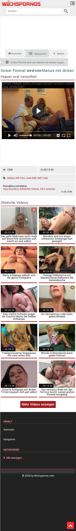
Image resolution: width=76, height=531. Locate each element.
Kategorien (9, 439)
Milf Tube (42, 178)
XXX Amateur (47, 189)
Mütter (10, 178)
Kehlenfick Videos (29, 189)
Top (70, 525)
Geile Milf (31, 178)
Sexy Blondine (10, 189)
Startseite (8, 429)
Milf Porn (20, 178)
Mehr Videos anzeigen (38, 404)
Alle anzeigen (14, 457)
